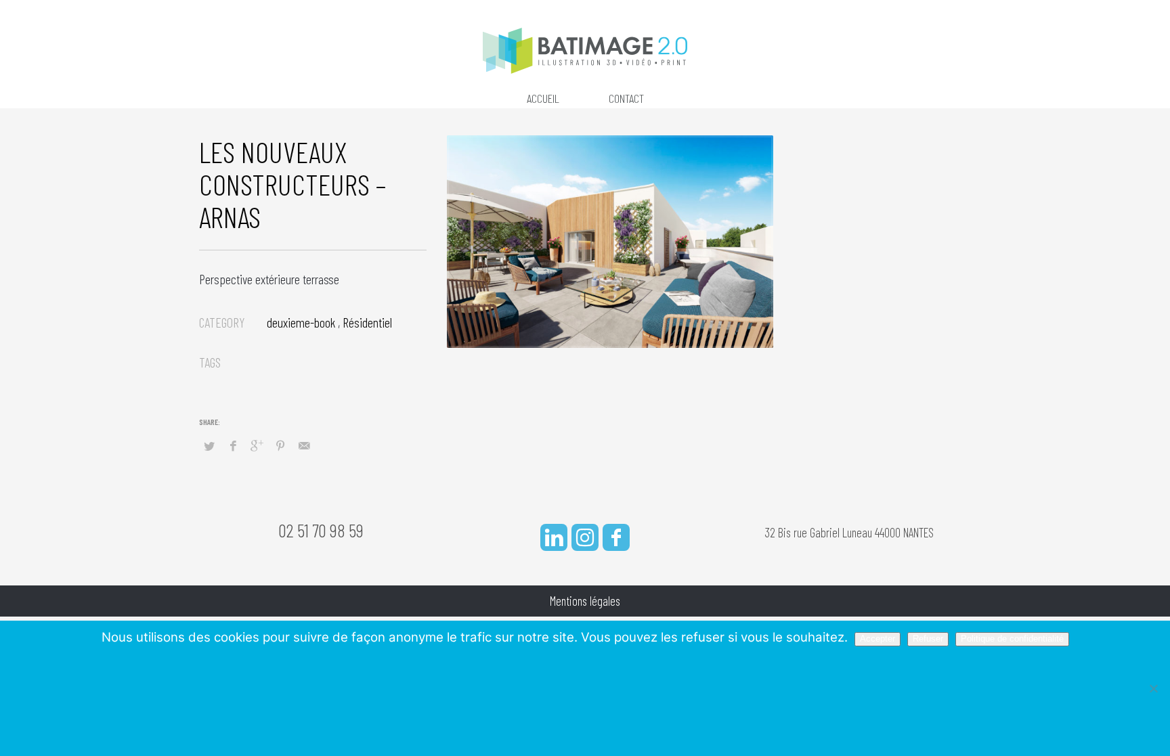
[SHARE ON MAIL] (304, 445)
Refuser (928, 638)
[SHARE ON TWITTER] (209, 446)
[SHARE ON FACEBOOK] (233, 445)
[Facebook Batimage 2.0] (616, 537)
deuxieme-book (301, 322)
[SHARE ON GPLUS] (256, 445)
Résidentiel (367, 322)
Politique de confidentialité (1012, 638)
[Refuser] (1153, 688)
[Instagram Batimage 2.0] (585, 537)
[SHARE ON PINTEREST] (280, 445)
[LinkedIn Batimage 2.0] (553, 537)
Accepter (877, 638)
